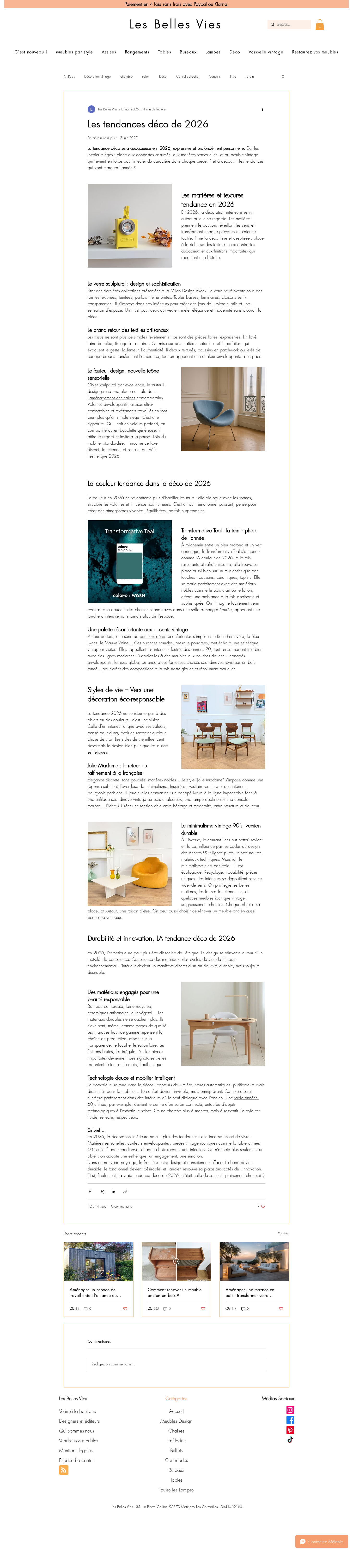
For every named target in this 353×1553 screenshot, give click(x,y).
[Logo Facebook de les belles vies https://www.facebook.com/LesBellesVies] (290, 1420)
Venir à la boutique (77, 1411)
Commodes (176, 1460)
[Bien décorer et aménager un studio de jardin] (98, 1261)
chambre (126, 76)
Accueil (176, 1411)
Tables (176, 1480)
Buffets (176, 1450)
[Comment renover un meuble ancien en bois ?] (176, 1261)
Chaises (176, 1430)
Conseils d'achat (187, 76)
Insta (233, 76)
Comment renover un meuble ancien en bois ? (174, 1292)
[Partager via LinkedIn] (113, 1191)
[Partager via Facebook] (90, 1191)
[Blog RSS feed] (63, 1470)
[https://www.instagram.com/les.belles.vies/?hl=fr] (290, 1410)
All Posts (69, 76)
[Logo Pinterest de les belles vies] (290, 1430)
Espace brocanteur (77, 1460)
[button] (319, 24)
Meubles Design (176, 1421)
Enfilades (176, 1440)
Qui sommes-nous (76, 1430)
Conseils (214, 76)
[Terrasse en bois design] (254, 1261)
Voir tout (283, 1233)
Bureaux (176, 1470)
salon (146, 76)
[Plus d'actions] (262, 109)
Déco (163, 76)
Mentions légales (76, 1450)
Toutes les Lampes (176, 1489)
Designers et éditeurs (79, 1421)
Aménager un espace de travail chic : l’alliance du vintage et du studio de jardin (97, 1292)
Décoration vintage (97, 76)
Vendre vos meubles (78, 1440)
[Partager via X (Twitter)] (101, 1191)
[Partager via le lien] (125, 1191)
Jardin (250, 76)
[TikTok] (290, 1440)
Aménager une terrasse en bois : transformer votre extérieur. (249, 1292)
